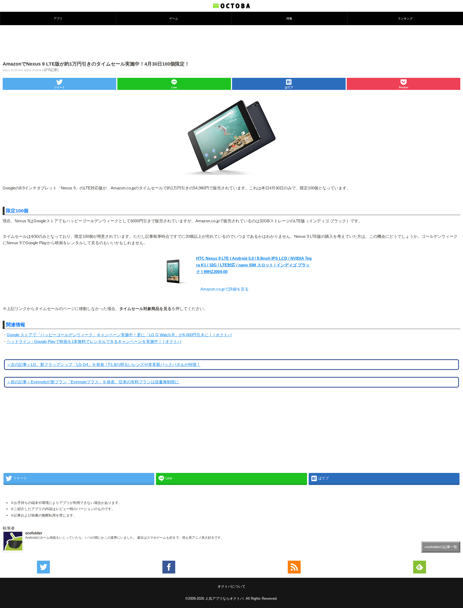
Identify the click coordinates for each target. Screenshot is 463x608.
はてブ (289, 87)
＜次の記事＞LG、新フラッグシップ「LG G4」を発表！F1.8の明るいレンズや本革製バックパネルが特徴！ (103, 364)
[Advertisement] (231, 42)
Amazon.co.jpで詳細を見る (224, 289)
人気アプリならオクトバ (224, 598)
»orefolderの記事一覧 (440, 547)
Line (174, 87)
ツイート (59, 87)
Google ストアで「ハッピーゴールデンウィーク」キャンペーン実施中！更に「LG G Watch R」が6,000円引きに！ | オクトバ (119, 335)
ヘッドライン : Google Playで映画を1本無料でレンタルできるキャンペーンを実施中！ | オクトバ (94, 341)
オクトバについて (231, 586)
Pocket (403, 87)
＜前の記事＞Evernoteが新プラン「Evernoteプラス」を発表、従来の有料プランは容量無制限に (93, 382)
